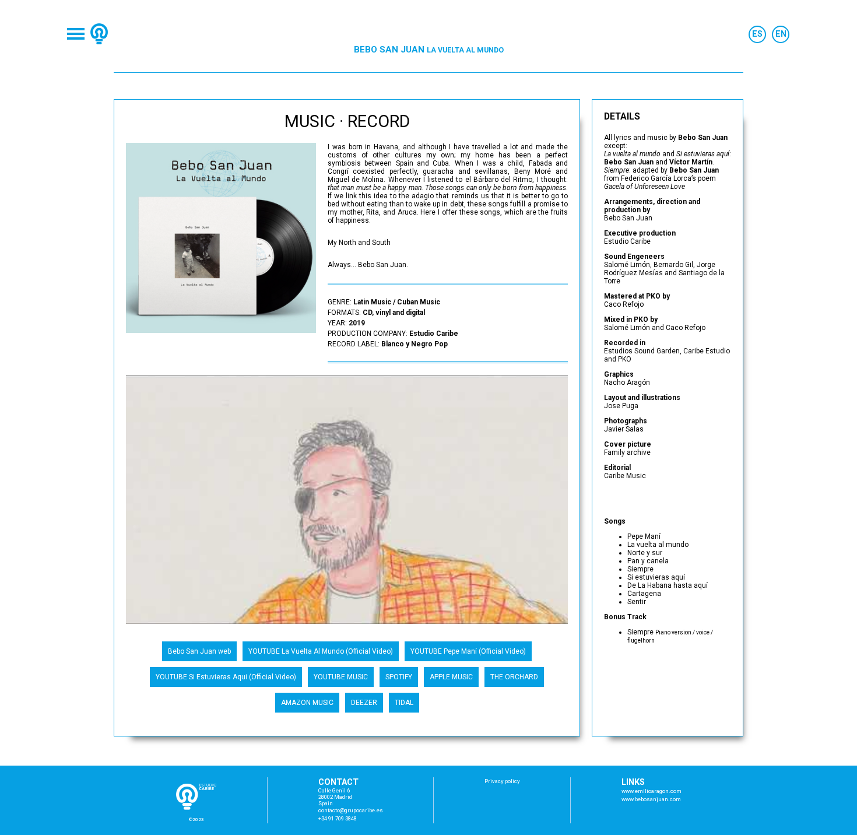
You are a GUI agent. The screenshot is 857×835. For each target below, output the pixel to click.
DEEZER (364, 703)
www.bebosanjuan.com (651, 799)
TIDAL (404, 703)
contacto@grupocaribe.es (350, 810)
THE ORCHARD (514, 677)
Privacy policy (502, 781)
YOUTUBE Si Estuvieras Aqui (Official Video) (226, 677)
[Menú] (76, 34)
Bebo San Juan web (199, 651)
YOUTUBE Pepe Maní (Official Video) (468, 651)
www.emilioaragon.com (651, 791)
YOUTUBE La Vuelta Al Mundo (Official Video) (320, 651)
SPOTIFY (398, 677)
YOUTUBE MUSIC (341, 677)
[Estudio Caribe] (99, 33)
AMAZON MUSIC (307, 703)
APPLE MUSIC (451, 677)
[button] (557, 385)
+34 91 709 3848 (337, 818)
